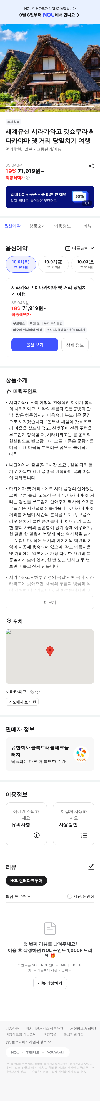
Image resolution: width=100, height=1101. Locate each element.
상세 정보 (75, 344)
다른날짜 (80, 248)
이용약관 (12, 1028)
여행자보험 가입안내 (21, 1034)
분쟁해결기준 (74, 1034)
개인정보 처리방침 (84, 1028)
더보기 (50, 602)
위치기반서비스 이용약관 (44, 1028)
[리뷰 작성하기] (91, 867)
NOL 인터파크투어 (26, 880)
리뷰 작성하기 (50, 983)
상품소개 (37, 225)
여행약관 (50, 1034)
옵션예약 (12, 225)
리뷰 (87, 225)
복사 (38, 692)
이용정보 (62, 225)
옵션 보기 (35, 344)
